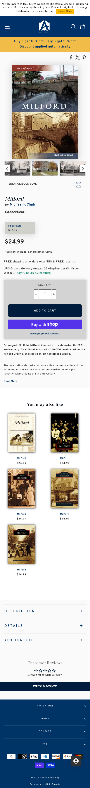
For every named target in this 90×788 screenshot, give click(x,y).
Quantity (45, 285)
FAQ (45, 744)
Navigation (45, 706)
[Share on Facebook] (71, 57)
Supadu (56, 784)
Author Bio (18, 640)
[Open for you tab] (76, 761)
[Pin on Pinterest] (84, 57)
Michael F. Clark (22, 205)
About (45, 719)
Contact (45, 731)
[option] (45, 44)
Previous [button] (7, 168)
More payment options (45, 333)
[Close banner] (86, 8)
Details (13, 626)
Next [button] (83, 168)
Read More (10, 381)
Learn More (65, 11)
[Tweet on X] (77, 57)
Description (19, 611)
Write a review (45, 686)
